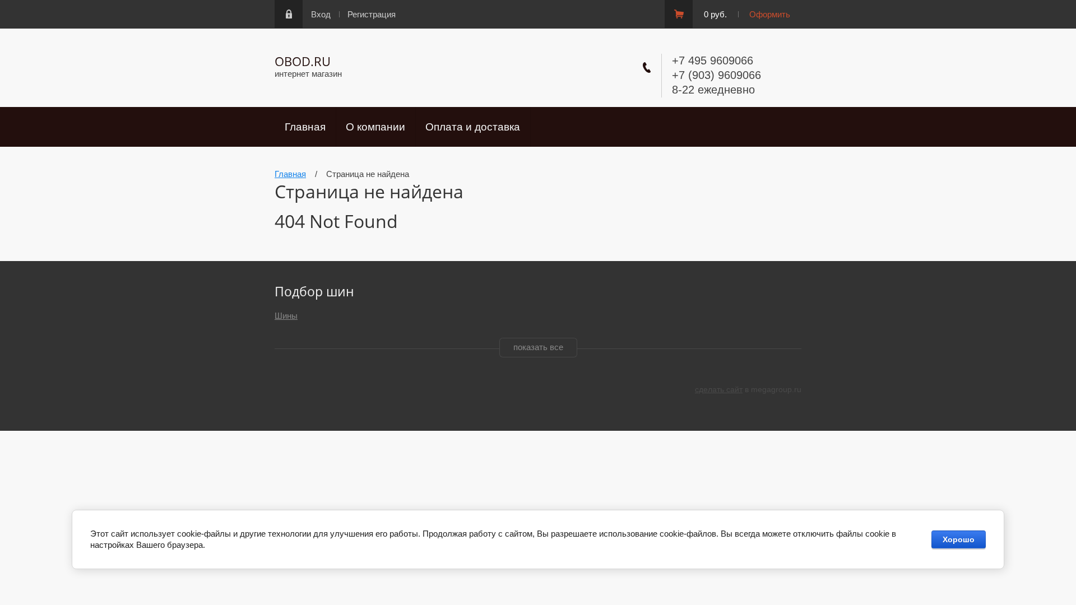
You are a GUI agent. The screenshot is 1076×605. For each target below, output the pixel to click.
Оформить (769, 14)
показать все (538, 347)
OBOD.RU (303, 61)
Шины (286, 315)
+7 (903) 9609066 (716, 75)
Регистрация (371, 14)
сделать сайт (719, 389)
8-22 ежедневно (713, 89)
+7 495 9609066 (712, 60)
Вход (321, 14)
